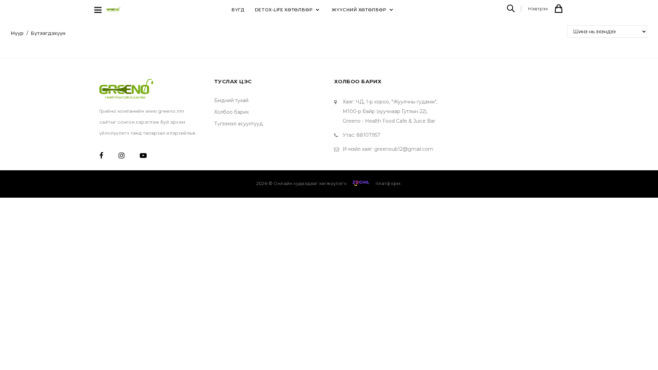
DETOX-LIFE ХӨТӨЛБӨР (284, 9)
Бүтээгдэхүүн (48, 33)
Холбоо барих (231, 112)
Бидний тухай (231, 100)
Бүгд (238, 9)
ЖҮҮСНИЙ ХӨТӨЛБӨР (359, 9)
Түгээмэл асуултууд (238, 124)
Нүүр (17, 33)
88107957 (368, 135)
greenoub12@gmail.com (403, 149)
